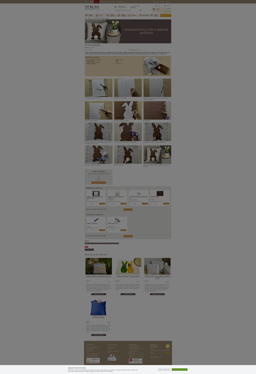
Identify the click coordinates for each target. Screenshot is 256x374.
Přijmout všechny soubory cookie (180, 369)
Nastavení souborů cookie (164, 369)
